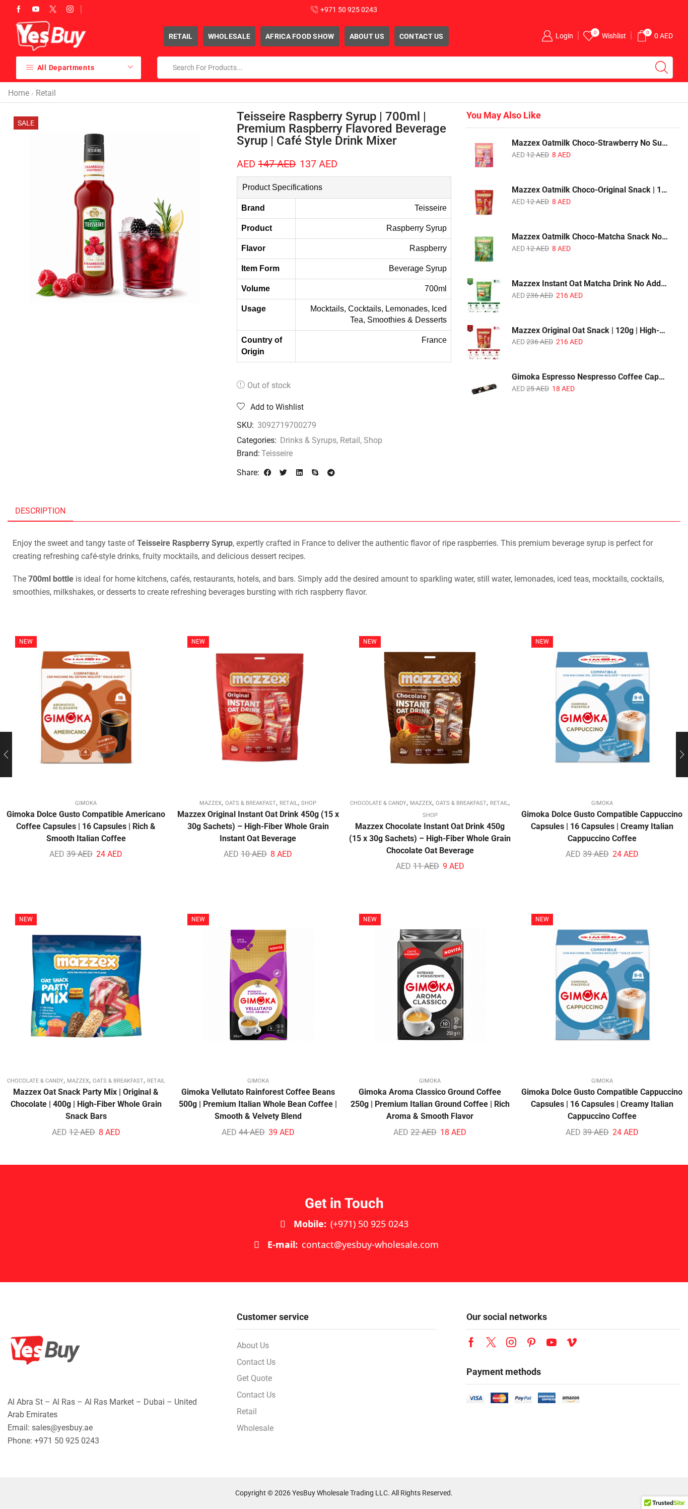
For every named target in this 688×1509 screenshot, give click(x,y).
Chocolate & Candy (378, 803)
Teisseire (277, 453)
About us (367, 36)
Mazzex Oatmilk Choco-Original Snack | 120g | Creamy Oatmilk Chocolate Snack (590, 190)
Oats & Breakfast (250, 803)
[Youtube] (35, 10)
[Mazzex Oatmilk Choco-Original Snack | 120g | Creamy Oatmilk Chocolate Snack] (484, 202)
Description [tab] (40, 511)
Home (18, 93)
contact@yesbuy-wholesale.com (353, 1244)
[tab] (40, 511)
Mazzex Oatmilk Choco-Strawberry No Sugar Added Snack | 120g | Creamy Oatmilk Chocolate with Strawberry (590, 143)
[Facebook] (18, 10)
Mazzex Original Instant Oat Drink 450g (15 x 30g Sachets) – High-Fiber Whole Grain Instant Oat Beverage (258, 826)
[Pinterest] (531, 1342)
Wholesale (229, 36)
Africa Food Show (299, 36)
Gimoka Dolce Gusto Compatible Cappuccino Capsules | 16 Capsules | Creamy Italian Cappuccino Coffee (601, 826)
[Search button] (661, 67)
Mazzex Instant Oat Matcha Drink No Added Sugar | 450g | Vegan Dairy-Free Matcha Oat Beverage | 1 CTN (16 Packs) (590, 283)
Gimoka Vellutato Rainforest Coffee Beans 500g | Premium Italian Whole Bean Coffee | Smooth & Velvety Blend (258, 1104)
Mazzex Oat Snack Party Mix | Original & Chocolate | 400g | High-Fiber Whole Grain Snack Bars (86, 1104)
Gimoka (86, 803)
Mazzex (210, 803)
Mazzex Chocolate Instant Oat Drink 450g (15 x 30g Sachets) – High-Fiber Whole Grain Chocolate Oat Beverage (430, 838)
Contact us (421, 36)
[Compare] (86, 711)
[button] (267, 473)
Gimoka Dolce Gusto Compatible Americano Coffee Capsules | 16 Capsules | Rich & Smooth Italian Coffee (86, 826)
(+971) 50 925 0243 (351, 1224)
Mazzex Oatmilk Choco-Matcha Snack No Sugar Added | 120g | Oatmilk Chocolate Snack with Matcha (590, 236)
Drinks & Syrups (308, 440)
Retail (181, 36)
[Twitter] (52, 10)
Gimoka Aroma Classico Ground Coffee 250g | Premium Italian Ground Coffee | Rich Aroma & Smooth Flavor (430, 1104)
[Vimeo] (572, 1342)
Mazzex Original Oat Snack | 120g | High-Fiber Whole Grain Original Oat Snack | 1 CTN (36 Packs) (590, 330)
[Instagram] (70, 10)
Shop (373, 440)
